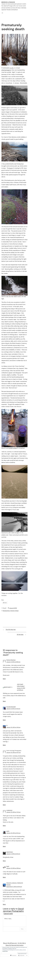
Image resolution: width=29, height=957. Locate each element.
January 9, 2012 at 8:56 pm (13, 662)
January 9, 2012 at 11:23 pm (13, 708)
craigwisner (9, 810)
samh (7, 831)
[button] (14, 49)
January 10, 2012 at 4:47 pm (13, 752)
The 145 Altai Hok (11, 629)
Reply (4, 678)
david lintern (9, 852)
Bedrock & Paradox (8, 2)
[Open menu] (2, 13)
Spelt (7, 866)
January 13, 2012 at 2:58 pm (13, 868)
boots (11, 168)
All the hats (20, 634)
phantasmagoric (6, 70)
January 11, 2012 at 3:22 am (13, 854)
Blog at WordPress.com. (10, 943)
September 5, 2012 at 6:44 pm (14, 886)
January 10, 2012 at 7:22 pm (13, 812)
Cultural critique (14, 610)
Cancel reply (8, 914)
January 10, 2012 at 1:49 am (13, 727)
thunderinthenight (11, 707)
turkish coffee (13, 448)
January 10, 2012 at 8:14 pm (13, 833)
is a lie (11, 68)
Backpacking (6, 610)
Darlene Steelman (11, 660)
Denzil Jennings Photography (13, 909)
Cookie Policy (5, 951)
